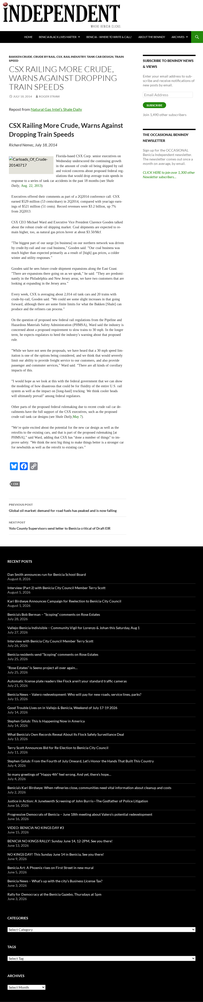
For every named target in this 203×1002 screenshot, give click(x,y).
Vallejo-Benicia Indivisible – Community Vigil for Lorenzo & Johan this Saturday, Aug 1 (73, 628)
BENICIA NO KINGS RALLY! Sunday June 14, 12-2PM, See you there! (60, 841)
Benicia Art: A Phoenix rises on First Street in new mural (50, 868)
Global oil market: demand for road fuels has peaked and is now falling (63, 508)
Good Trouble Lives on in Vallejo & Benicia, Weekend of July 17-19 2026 (62, 708)
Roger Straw (49, 96)
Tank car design (100, 56)
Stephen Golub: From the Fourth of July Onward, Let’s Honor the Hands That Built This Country (80, 761)
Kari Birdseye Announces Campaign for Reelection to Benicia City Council (64, 601)
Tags (11, 947)
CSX (59, 56)
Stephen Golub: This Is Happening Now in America (46, 721)
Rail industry (75, 56)
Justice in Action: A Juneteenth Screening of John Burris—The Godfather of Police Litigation (77, 801)
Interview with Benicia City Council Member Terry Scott (50, 641)
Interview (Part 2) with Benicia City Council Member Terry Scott (56, 588)
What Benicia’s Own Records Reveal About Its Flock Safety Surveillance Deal (65, 734)
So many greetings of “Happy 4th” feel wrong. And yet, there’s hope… (59, 774)
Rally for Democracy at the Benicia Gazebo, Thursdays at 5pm (54, 894)
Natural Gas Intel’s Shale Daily (56, 109)
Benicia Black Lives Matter (57, 37)
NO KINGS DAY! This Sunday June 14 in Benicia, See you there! (55, 854)
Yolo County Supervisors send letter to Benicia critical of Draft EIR (59, 525)
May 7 (77, 417)
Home (28, 37)
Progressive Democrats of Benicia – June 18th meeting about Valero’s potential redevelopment (79, 814)
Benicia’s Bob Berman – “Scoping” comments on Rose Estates (53, 614)
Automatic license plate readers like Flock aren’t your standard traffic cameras (67, 681)
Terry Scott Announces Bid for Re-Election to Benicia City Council (57, 748)
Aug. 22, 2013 (31, 186)
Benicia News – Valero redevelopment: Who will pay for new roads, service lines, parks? (74, 694)
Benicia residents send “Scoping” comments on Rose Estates (52, 654)
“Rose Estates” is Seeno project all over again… (42, 668)
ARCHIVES (178, 37)
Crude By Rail (44, 56)
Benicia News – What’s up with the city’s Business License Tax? (54, 881)
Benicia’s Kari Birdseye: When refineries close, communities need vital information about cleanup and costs (89, 788)
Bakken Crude (20, 56)
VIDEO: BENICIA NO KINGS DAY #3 (35, 828)
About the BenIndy (151, 37)
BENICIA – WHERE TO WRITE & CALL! (109, 37)
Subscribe (154, 105)
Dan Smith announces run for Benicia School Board (46, 574)
